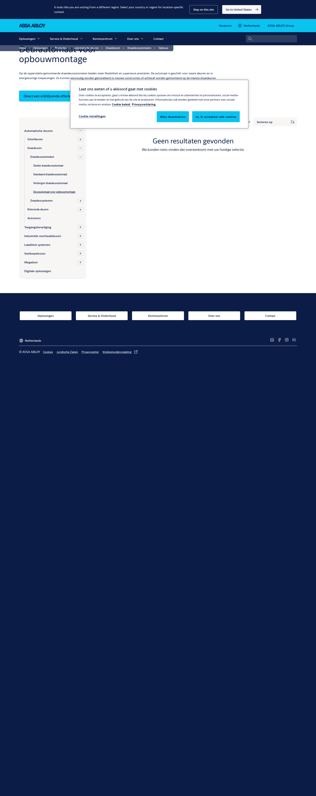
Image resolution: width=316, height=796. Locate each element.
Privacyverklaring (144, 104)
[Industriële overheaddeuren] (80, 236)
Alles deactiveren (173, 117)
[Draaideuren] (80, 148)
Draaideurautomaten (42, 157)
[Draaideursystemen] (80, 201)
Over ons (133, 39)
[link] (241, 9)
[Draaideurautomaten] (80, 157)
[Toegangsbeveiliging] (80, 227)
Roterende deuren (37, 209)
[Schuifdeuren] (80, 139)
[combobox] (271, 38)
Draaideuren (34, 148)
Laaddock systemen (37, 245)
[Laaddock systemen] (80, 245)
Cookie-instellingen (92, 116)
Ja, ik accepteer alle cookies (215, 117)
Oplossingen (27, 39)
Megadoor (31, 262)
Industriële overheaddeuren (42, 236)
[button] (203, 9)
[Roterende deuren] (80, 209)
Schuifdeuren (35, 139)
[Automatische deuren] (80, 131)
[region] (159, 104)
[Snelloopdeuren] (80, 253)
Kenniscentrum (102, 39)
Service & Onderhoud (64, 39)
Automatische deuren (38, 131)
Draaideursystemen (41, 200)
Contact (158, 39)
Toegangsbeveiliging (37, 227)
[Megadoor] (80, 262)
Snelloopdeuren (34, 253)
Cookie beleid (121, 104)
